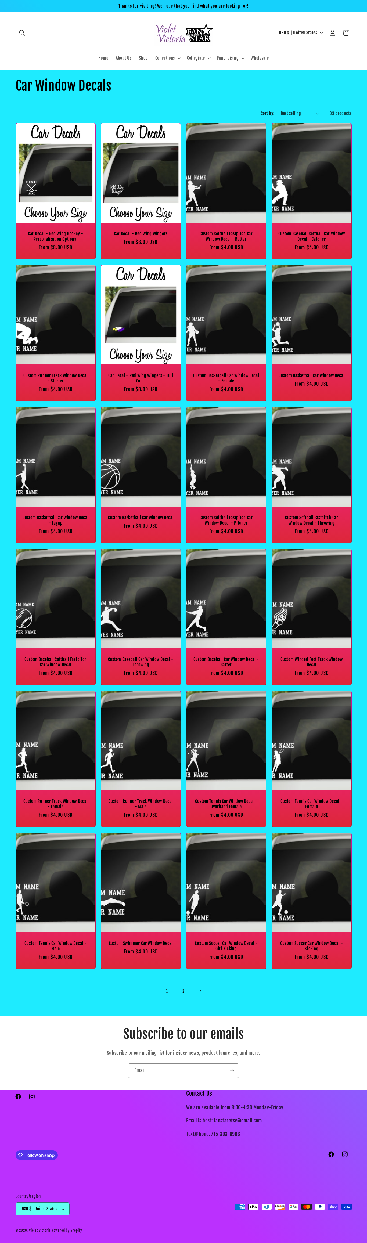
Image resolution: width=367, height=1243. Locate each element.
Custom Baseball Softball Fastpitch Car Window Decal (55, 662)
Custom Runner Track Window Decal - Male (141, 803)
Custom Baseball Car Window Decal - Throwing (141, 662)
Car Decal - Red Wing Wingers (141, 233)
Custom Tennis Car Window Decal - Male (55, 945)
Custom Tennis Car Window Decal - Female (311, 803)
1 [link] (167, 991)
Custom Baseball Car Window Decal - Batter (226, 662)
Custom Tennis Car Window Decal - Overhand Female (226, 803)
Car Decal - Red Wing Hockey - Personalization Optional (55, 236)
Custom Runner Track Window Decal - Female (55, 803)
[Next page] (200, 991)
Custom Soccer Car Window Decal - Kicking (311, 945)
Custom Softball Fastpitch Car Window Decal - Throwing (311, 520)
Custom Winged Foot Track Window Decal (311, 662)
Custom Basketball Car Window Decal (311, 375)
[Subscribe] (232, 1070)
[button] (22, 33)
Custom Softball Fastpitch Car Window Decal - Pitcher (226, 520)
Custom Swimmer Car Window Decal (141, 943)
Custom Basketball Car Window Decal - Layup (55, 520)
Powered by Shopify (67, 1230)
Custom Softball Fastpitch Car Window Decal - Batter (226, 236)
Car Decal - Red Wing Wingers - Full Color (141, 378)
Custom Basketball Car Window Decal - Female (226, 378)
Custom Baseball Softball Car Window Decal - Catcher (311, 236)
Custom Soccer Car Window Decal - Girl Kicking (226, 945)
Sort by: (268, 113)
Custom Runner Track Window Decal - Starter (55, 378)
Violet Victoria (40, 1230)
